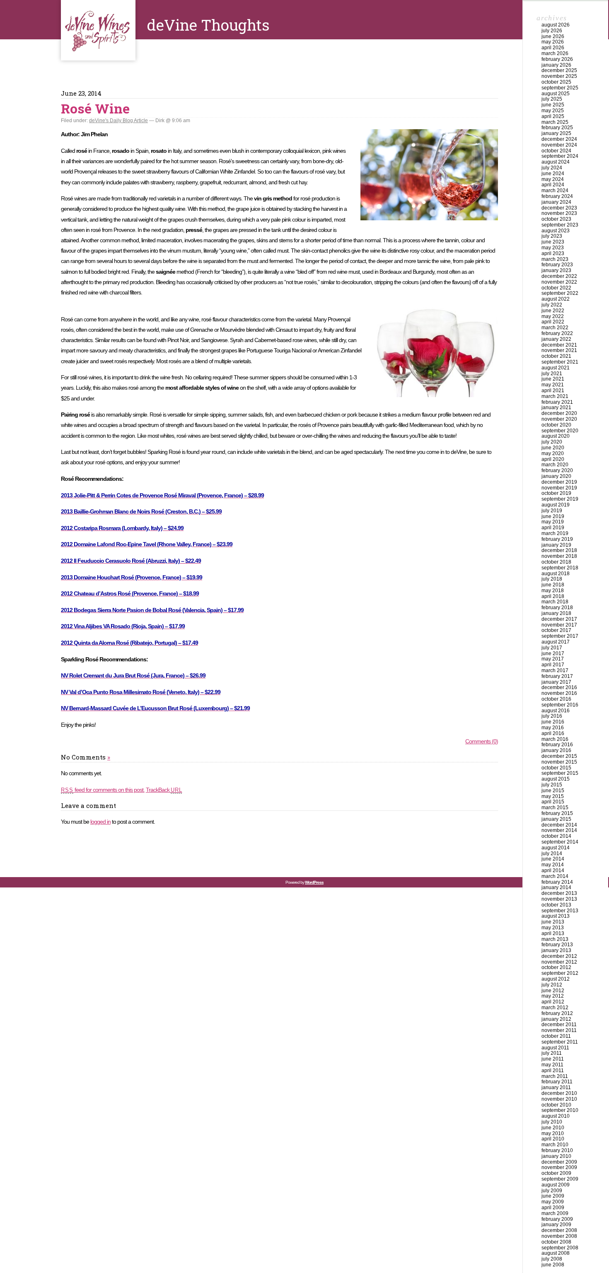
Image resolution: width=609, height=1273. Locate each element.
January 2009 (556, 1224)
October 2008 (556, 1242)
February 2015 (557, 813)
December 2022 (559, 276)
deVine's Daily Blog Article (118, 120)
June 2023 (552, 242)
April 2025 (552, 116)
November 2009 (559, 1167)
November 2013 (559, 899)
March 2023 (554, 259)
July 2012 (551, 985)
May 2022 (552, 316)
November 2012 (559, 962)
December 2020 (559, 413)
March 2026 (554, 53)
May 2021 (552, 385)
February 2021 (557, 402)
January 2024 (556, 202)
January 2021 (556, 407)
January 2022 (556, 339)
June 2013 (552, 922)
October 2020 (556, 425)
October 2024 (556, 151)
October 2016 (556, 699)
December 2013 (559, 893)
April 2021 (552, 390)
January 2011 (556, 1087)
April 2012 (552, 1002)
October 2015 (556, 768)
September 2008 (559, 1248)
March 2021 (554, 396)
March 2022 (554, 327)
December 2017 (559, 619)
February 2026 (557, 59)
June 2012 (552, 990)
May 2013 (552, 928)
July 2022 (551, 305)
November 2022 (559, 282)
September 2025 (559, 88)
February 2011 (557, 1082)
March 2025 (554, 122)
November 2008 (559, 1236)
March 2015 (554, 807)
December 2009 (559, 1162)
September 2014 (559, 842)
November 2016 (559, 693)
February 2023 (557, 265)
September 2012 (559, 973)
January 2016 (556, 750)
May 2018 (552, 590)
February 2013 (557, 945)
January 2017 (556, 682)
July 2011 (551, 1053)
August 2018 (555, 573)
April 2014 (552, 870)
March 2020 (554, 465)
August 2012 (555, 979)
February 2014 (557, 882)
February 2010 (557, 1150)
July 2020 (551, 442)
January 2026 (556, 65)
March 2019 (554, 533)
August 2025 (555, 93)
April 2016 (552, 733)
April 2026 (552, 48)
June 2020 (552, 448)
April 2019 (552, 527)
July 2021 (551, 373)
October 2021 (556, 356)
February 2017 (557, 676)
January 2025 (556, 133)
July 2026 (551, 31)
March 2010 (554, 1145)
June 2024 (552, 173)
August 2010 (555, 1116)
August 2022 (555, 299)
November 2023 (559, 213)
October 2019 (556, 493)
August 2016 (555, 711)
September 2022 (559, 293)
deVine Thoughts (98, 30)
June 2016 (552, 722)
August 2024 (555, 162)
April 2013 (552, 933)
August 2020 (555, 436)
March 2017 (554, 670)
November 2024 (559, 145)
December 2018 (559, 550)
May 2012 (552, 996)
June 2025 (552, 105)
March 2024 (554, 190)
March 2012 (554, 1007)
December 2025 (559, 70)
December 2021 (559, 345)
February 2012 (557, 1013)
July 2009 (551, 1190)
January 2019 (556, 545)
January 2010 (556, 1156)
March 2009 (554, 1213)
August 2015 (555, 779)
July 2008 (551, 1259)
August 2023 (555, 231)
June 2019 (552, 516)
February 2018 (557, 607)
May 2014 (552, 865)
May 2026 (552, 42)
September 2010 (559, 1110)
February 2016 (557, 744)
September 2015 (559, 773)
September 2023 (559, 225)
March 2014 (554, 876)
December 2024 (559, 139)
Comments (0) (481, 741)
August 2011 (555, 1048)
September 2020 (559, 431)
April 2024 (552, 185)
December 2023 (559, 208)
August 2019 (555, 505)
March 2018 (554, 602)
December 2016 (559, 687)
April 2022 (552, 322)
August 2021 (555, 368)
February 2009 (557, 1219)
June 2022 (552, 310)
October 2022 (556, 288)
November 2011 (559, 1030)
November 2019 (559, 488)
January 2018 (556, 613)
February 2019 (557, 539)
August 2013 (555, 916)
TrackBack (164, 789)
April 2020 (552, 459)
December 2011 (559, 1024)
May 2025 (552, 110)
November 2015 (559, 762)
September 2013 (559, 911)
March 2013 (554, 939)
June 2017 (552, 653)
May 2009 (552, 1202)
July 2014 (551, 853)
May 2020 (552, 453)
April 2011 (552, 1070)
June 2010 (552, 1128)
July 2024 (551, 168)
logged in (100, 821)
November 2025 (559, 76)
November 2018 (559, 556)
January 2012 (556, 1019)
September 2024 (559, 156)
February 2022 (557, 333)
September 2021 (559, 362)
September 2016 (559, 705)
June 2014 (552, 859)
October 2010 (556, 1105)
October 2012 (556, 967)
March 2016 (554, 739)
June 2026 (552, 36)
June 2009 (552, 1196)
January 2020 (556, 476)
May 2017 (552, 659)
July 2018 (551, 579)
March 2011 (554, 1076)
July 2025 (551, 99)
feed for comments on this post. (103, 789)
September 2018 (559, 568)
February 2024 (557, 196)
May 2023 (552, 248)
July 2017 (551, 648)
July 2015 (551, 785)
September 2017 (559, 636)
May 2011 (552, 1065)
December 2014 (559, 825)
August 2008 (555, 1253)
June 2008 (552, 1265)
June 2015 (552, 790)
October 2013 (556, 905)
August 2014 (555, 848)
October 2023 (556, 219)
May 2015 (552, 796)
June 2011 (552, 1059)
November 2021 (559, 350)
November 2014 (559, 830)
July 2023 (551, 236)
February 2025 (557, 127)
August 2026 (555, 25)
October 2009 (556, 1173)
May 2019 (552, 522)
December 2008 (559, 1230)
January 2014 (556, 887)
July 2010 (551, 1122)
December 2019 (559, 482)
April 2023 (552, 253)
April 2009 (552, 1207)
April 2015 (552, 802)
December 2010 (559, 1093)
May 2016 (552, 728)
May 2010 (552, 1133)
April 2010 (552, 1139)
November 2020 (559, 419)
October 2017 (556, 630)
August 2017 (555, 642)
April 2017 (552, 665)
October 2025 (556, 82)
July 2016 (551, 716)
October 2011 (556, 1036)
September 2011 (559, 1042)
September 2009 (559, 1179)
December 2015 (559, 756)
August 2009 (555, 1185)
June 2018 (552, 585)
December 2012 (559, 956)
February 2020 (557, 470)
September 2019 (559, 499)
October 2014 (556, 836)
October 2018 (556, 562)
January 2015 (556, 819)
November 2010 (559, 1099)
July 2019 (551, 511)
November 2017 (559, 625)
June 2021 (552, 379)
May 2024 (552, 179)
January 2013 (556, 950)
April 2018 (552, 596)
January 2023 (556, 270)
